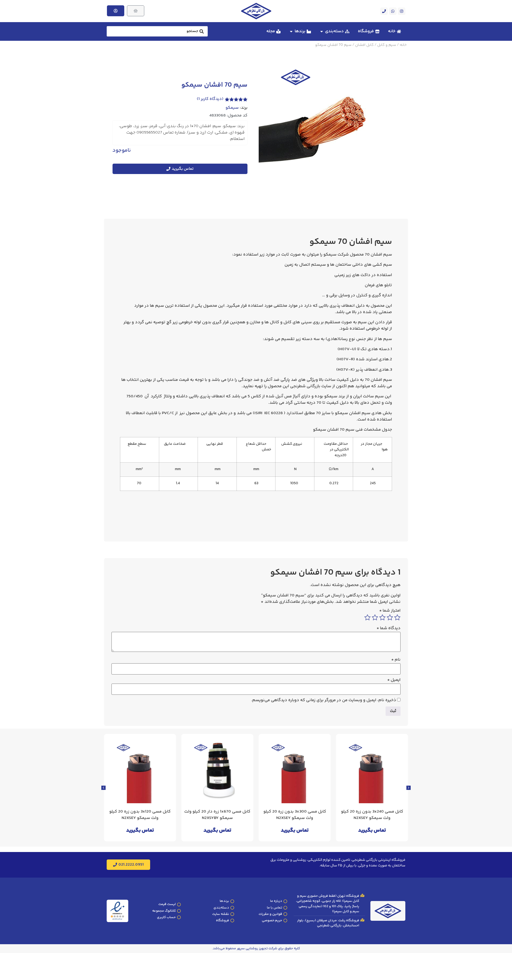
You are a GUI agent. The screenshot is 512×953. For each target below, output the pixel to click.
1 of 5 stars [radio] (397, 617)
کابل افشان (364, 45)
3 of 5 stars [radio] (382, 617)
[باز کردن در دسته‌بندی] (321, 31)
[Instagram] (401, 11)
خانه (403, 45)
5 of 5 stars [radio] (367, 617)
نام (396, 660)
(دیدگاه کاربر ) (210, 99)
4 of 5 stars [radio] (375, 617)
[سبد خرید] (135, 10)
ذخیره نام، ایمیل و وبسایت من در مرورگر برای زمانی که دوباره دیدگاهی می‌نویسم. (323, 700)
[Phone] (384, 11)
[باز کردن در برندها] (291, 31)
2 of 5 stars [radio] (390, 617)
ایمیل (394, 680)
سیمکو (232, 108)
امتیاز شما (390, 611)
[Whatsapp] (393, 11)
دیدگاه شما (389, 628)
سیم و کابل (386, 45)
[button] (103, 788)
